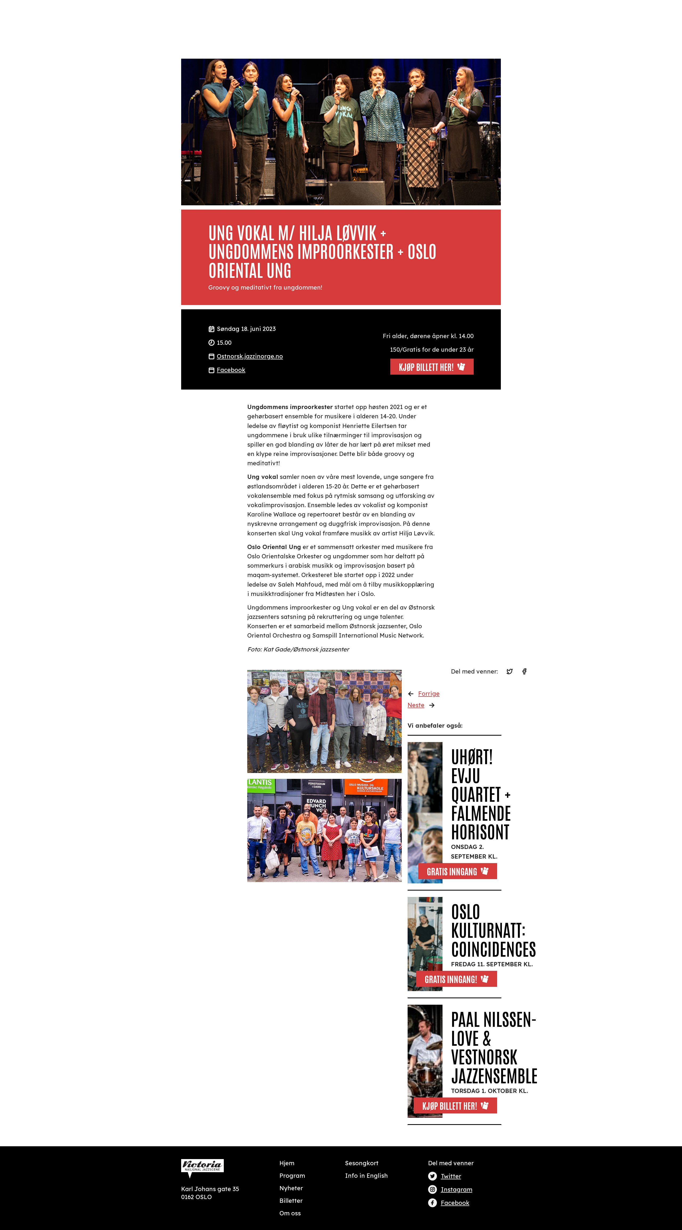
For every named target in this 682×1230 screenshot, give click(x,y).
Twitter (451, 1176)
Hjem (286, 1163)
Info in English (366, 1175)
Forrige (429, 693)
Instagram (456, 1189)
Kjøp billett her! (449, 1105)
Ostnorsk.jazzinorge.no (250, 356)
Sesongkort (362, 1163)
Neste (416, 705)
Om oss (290, 1213)
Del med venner (451, 1163)
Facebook (231, 370)
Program (292, 1175)
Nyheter (291, 1188)
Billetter (291, 1200)
